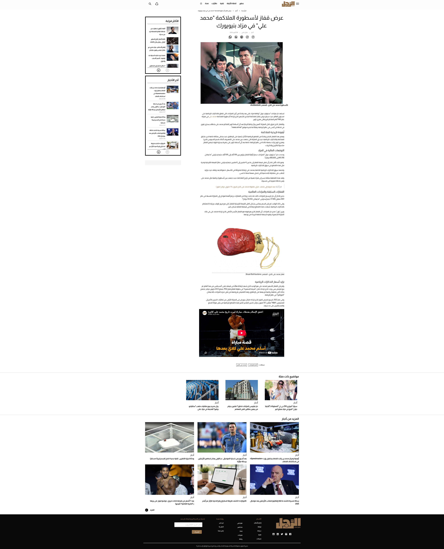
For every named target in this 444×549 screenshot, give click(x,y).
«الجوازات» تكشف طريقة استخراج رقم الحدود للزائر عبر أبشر (157, 146)
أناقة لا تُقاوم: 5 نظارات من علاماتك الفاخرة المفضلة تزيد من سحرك (157, 31)
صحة (207, 3)
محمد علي (213, 116)
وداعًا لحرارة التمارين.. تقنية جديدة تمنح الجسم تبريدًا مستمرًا (158, 120)
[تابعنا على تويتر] (282, 534)
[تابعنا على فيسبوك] (290, 534)
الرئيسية (243, 11)
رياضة (240, 539)
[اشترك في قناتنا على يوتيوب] (273, 534)
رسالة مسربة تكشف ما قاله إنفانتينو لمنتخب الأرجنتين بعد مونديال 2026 (157, 133)
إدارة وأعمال (257, 523)
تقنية (222, 3)
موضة (259, 527)
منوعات (240, 535)
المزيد (152, 510)
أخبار (236, 11)
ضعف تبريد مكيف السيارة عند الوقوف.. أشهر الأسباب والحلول (156, 58)
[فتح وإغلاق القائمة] (297, 4)
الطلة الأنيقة (231, 3)
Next (158, 70)
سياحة (259, 531)
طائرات (214, 3)
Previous (167, 70)
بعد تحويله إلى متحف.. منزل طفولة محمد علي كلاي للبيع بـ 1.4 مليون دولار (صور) (245, 187)
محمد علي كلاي (241, 365)
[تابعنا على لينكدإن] (278, 534)
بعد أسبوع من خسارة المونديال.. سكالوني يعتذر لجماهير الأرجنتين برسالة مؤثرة (156, 106)
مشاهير (239, 527)
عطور (241, 3)
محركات (259, 539)
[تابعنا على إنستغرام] (286, 534)
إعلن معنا (221, 531)
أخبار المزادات (253, 365)
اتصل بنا (221, 527)
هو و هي (239, 523)
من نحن (221, 523)
